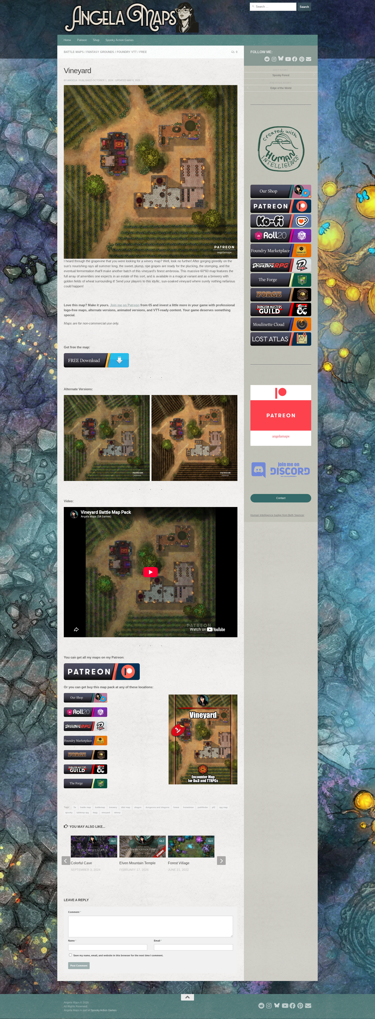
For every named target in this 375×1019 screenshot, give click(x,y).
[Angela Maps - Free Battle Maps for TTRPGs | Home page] (131, 17)
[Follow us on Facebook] (294, 59)
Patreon (82, 40)
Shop (96, 40)
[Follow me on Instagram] (273, 59)
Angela (72, 80)
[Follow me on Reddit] (267, 59)
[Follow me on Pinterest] (301, 59)
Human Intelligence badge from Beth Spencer (277, 515)
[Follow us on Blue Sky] (280, 59)
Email (158, 940)
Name (72, 940)
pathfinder (203, 807)
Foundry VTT (127, 52)
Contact (280, 498)
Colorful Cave (81, 863)
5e (75, 807)
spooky (68, 812)
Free (143, 52)
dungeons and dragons (157, 807)
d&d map (125, 807)
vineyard (106, 812)
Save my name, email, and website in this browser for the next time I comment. (118, 955)
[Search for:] (273, 7)
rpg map (223, 807)
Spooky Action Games (119, 40)
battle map (85, 807)
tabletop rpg (83, 812)
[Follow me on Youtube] (287, 59)
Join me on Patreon (125, 305)
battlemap (100, 807)
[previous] (66, 860)
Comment (74, 912)
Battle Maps (74, 52)
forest (176, 807)
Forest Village (178, 863)
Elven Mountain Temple (137, 863)
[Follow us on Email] (308, 59)
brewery (113, 807)
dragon (137, 807)
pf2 (213, 807)
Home (67, 40)
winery (117, 812)
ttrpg (95, 812)
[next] (221, 860)
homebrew (188, 807)
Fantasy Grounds (100, 52)
